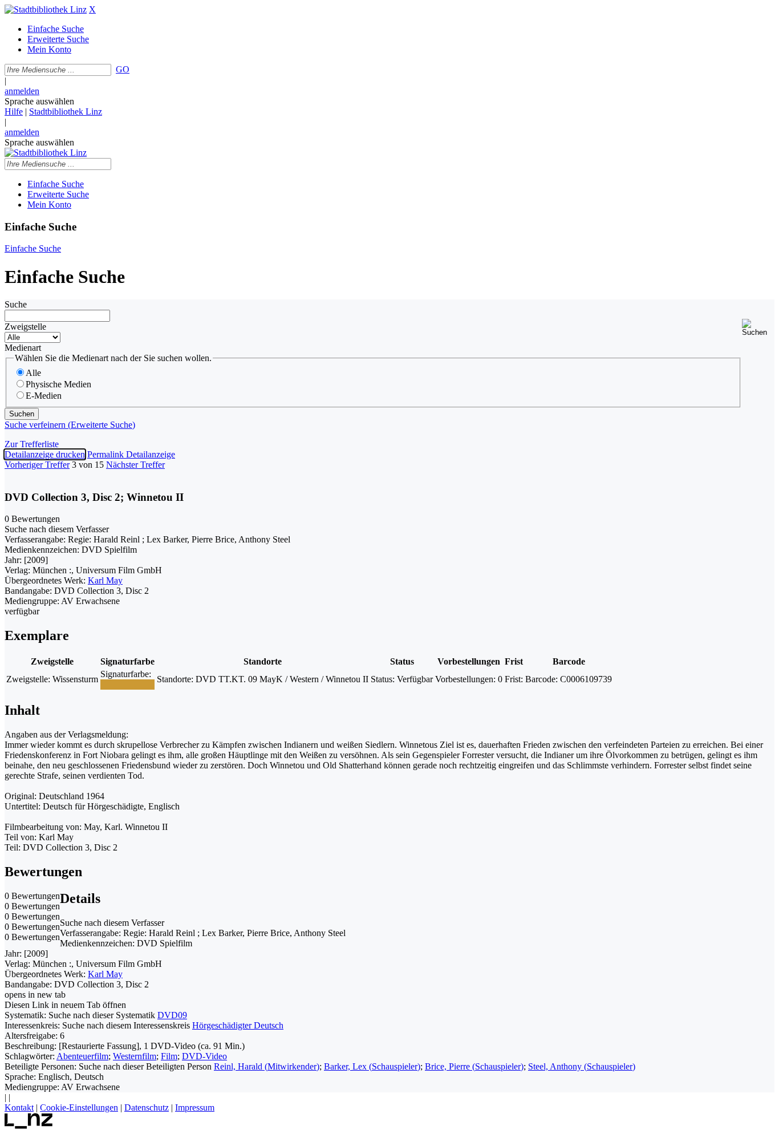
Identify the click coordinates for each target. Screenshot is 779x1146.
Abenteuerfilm (82, 1056)
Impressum (194, 1107)
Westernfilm (134, 1056)
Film (169, 1056)
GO (122, 69)
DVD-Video (204, 1056)
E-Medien (44, 395)
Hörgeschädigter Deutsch (237, 1025)
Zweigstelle (25, 326)
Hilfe (14, 111)
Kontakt (19, 1107)
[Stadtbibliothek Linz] (46, 9)
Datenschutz (146, 1107)
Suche (16, 304)
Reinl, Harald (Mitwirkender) (266, 1066)
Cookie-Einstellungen (79, 1107)
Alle (33, 373)
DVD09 (172, 1015)
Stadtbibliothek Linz (65, 111)
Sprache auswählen (39, 101)
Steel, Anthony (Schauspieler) (581, 1066)
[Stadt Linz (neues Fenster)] (29, 1126)
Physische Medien (58, 384)
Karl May (105, 580)
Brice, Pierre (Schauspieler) (474, 1066)
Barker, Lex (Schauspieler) (372, 1066)
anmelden (22, 91)
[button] (758, 328)
